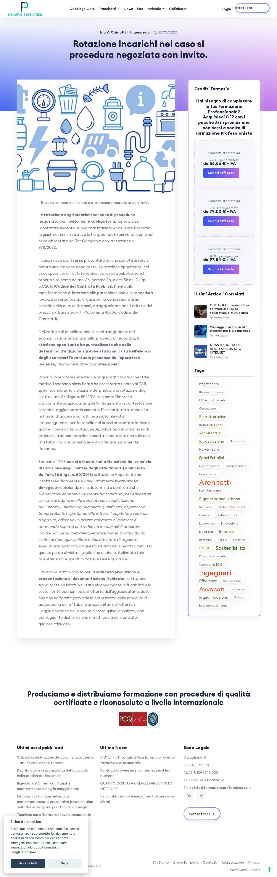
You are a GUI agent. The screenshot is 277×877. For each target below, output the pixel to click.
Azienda (154, 8)
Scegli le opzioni (23, 852)
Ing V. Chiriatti (113, 32)
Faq (140, 8)
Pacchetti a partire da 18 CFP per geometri (224, 201)
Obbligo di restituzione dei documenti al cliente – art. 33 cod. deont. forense (55, 760)
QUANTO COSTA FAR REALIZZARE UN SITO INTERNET (226, 348)
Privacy (254, 862)
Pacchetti (108, 8)
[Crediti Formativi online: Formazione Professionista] (25, 8)
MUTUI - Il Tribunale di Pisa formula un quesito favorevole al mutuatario (229, 309)
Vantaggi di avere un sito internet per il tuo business (230, 329)
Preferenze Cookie (245, 870)
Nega (64, 863)
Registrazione (232, 862)
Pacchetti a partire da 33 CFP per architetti (224, 153)
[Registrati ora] (252, 8)
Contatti (210, 862)
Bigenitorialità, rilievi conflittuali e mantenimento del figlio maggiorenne (48, 786)
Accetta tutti (28, 863)
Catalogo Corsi (82, 8)
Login (226, 9)
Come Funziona (185, 862)
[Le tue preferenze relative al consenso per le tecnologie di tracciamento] (269, 869)
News (128, 8)
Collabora (177, 8)
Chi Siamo (160, 862)
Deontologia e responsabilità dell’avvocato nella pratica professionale (52, 773)
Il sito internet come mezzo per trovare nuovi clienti (137, 799)
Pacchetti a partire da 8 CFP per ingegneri (224, 250)
